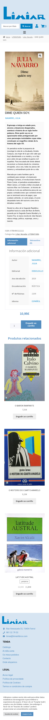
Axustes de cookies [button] (11, 714)
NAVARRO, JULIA (12, 118)
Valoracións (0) (35, 241)
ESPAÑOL (36, 301)
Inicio (8, 37)
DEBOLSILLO (37, 271)
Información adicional (12, 241)
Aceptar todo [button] (27, 714)
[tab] (16, 242)
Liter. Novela (28, 37)
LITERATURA (16, 37)
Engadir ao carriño (31, 324)
